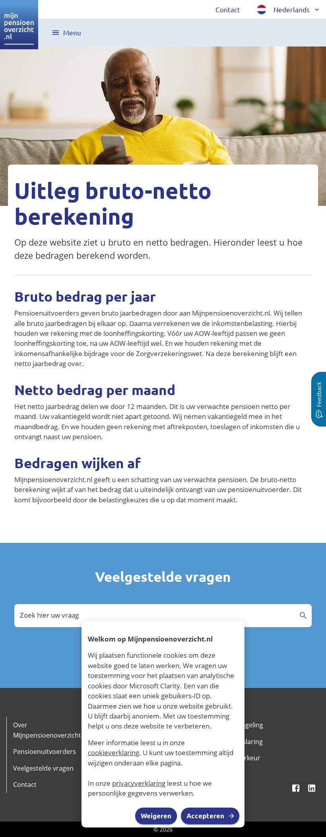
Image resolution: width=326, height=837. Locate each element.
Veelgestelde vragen (43, 768)
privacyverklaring (138, 783)
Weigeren (156, 816)
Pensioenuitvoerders (44, 751)
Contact (227, 9)
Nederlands (292, 9)
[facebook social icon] (296, 788)
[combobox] (157, 615)
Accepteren (205, 816)
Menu (72, 32)
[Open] (303, 615)
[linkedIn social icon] (312, 788)
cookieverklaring (113, 752)
